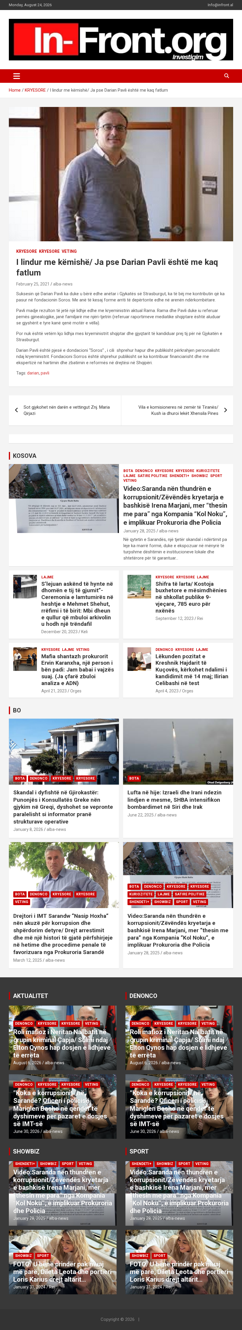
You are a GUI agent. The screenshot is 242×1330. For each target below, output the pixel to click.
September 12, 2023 (175, 618)
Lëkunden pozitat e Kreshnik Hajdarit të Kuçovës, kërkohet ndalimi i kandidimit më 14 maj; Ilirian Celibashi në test (192, 670)
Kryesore (49, 251)
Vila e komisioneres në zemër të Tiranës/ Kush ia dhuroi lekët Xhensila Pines (178, 410)
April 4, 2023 (167, 691)
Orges (75, 691)
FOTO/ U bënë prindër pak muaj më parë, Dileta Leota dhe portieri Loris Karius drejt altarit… (62, 1271)
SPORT (216, 476)
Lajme (129, 476)
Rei (200, 618)
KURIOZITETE (208, 471)
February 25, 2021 (33, 284)
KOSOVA (24, 455)
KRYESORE (26, 251)
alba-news (63, 284)
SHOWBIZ (199, 476)
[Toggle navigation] (16, 76)
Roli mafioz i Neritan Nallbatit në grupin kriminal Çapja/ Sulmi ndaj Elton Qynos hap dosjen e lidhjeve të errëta (62, 1043)
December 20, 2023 (59, 631)
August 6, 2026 (27, 1062)
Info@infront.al (220, 5)
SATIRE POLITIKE (152, 476)
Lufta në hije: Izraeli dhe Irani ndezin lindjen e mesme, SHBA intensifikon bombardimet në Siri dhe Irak (174, 799)
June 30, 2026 (26, 1131)
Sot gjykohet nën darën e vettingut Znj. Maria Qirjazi (67, 410)
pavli (45, 373)
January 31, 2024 (29, 1287)
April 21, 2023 (54, 691)
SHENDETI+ (179, 476)
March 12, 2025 (27, 960)
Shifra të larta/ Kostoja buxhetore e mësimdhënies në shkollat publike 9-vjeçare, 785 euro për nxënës (191, 597)
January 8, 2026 (28, 829)
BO (17, 710)
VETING (69, 251)
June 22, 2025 (140, 815)
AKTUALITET (30, 995)
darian (33, 373)
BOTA (128, 471)
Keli (84, 631)
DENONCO (144, 471)
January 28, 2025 (139, 531)
